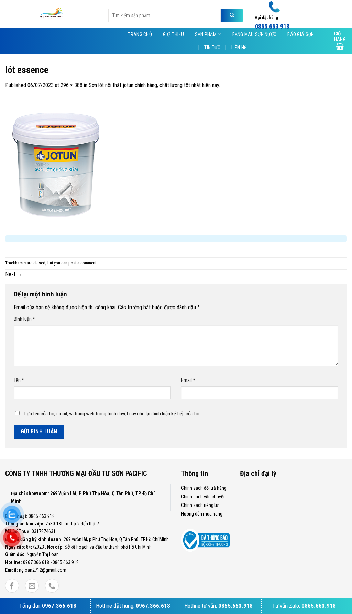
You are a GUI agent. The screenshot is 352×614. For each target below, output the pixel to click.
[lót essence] (56, 164)
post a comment (82, 263)
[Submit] (232, 15)
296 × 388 (71, 85)
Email (188, 380)
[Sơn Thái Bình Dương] (51, 14)
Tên (19, 380)
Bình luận (24, 319)
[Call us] (52, 586)
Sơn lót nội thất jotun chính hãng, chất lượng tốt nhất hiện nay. (154, 85)
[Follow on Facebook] (12, 586)
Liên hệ (238, 47)
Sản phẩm (206, 34)
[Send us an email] (32, 586)
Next (13, 274)
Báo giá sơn (300, 34)
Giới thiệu (173, 34)
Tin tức (212, 47)
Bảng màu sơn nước (254, 34)
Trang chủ (140, 34)
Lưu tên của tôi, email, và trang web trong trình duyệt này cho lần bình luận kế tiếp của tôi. (112, 413)
